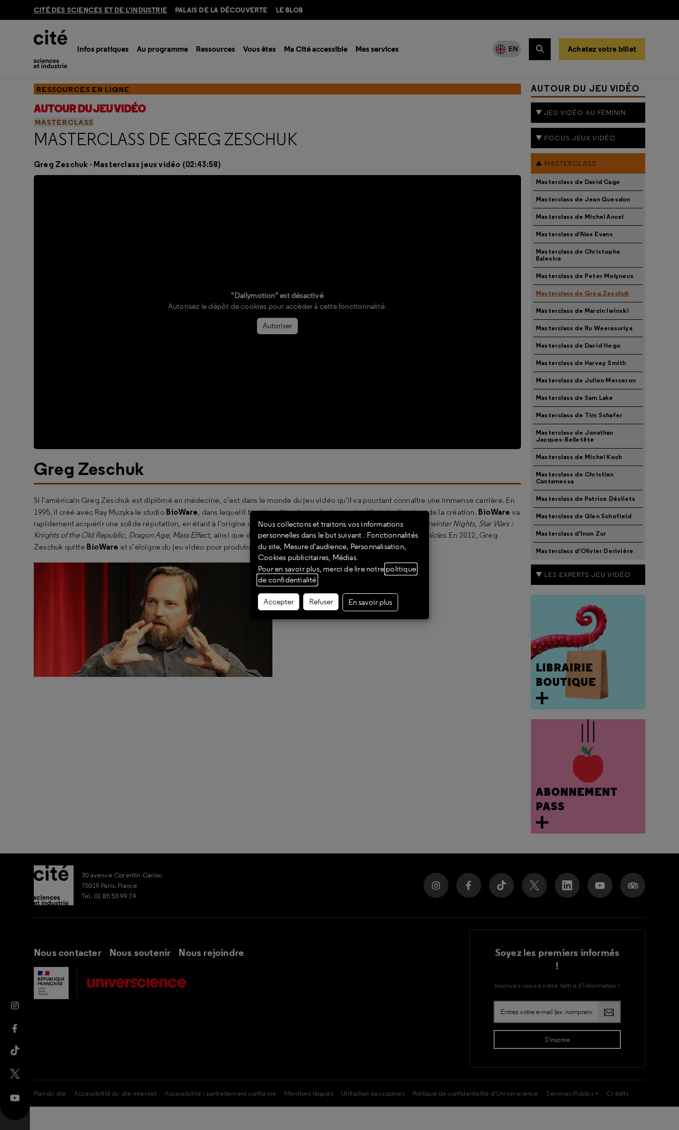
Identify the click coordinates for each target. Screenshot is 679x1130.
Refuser (321, 602)
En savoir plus (370, 602)
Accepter (278, 602)
